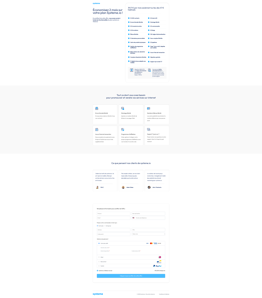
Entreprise (108, 226)
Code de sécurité (136, 251)
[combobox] (133, 218)
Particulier (101, 226)
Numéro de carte (105, 247)
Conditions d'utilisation (164, 294)
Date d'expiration (105, 251)
